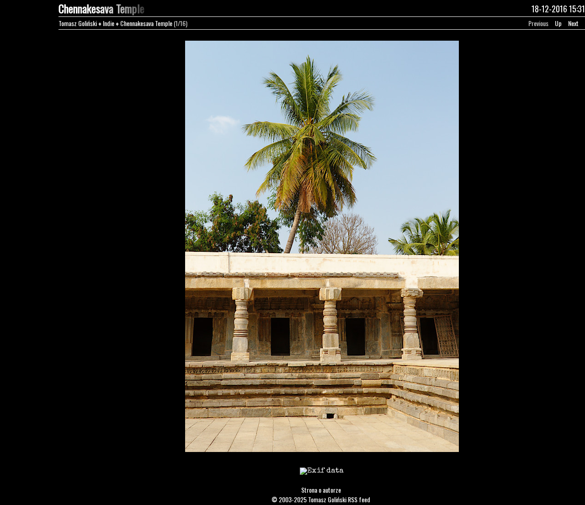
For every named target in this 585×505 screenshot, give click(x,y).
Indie (108, 23)
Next (573, 23)
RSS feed (359, 499)
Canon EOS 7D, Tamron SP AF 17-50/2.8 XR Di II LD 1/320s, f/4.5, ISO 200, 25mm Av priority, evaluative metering (322, 477)
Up (558, 23)
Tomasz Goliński (77, 23)
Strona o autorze (321, 489)
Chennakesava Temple (146, 23)
